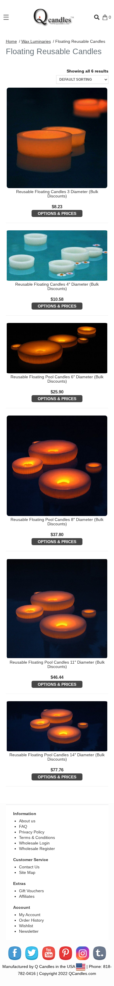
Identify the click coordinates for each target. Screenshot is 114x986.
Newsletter (29, 931)
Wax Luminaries (36, 41)
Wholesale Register (37, 848)
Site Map (27, 872)
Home (11, 41)
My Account (29, 914)
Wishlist (26, 925)
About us (27, 821)
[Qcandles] (52, 17)
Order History (31, 920)
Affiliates (26, 896)
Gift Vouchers (31, 890)
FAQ (23, 826)
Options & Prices (57, 213)
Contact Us (29, 867)
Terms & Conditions (37, 837)
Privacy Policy (31, 832)
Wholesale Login (34, 843)
